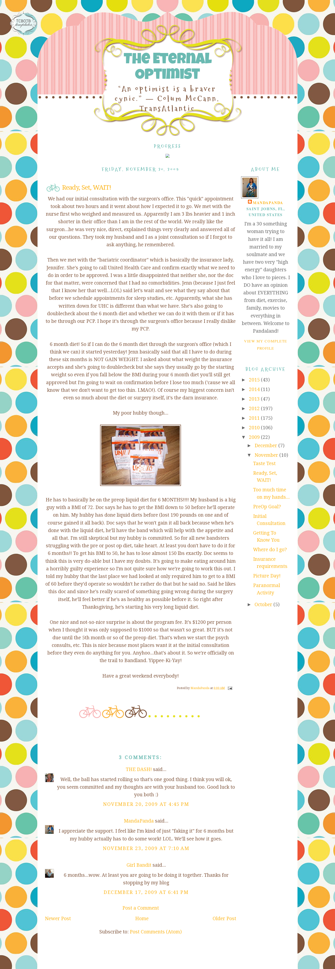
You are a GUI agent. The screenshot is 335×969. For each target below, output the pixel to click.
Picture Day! (267, 576)
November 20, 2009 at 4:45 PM (146, 804)
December (266, 445)
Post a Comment (140, 908)
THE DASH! (139, 769)
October (264, 604)
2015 (255, 380)
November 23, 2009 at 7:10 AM (146, 848)
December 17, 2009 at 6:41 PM (146, 892)
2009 (255, 437)
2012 (255, 408)
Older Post (224, 918)
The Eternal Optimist (167, 68)
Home (142, 918)
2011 (255, 418)
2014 (255, 389)
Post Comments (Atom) (156, 932)
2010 (255, 428)
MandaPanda (139, 821)
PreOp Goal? (267, 507)
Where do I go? (270, 549)
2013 (255, 399)
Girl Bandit (139, 865)
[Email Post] (230, 688)
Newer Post (58, 918)
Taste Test (264, 463)
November (267, 455)
